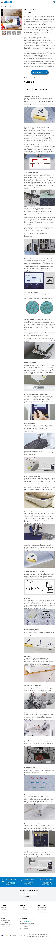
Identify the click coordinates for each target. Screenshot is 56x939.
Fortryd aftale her (5, 922)
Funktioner (28, 89)
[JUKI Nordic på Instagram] (24, 935)
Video (35, 89)
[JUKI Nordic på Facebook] (19, 935)
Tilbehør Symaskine (24, 911)
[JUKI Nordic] (8, 2)
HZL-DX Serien (8, 6)
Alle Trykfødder (23, 909)
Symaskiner (3, 907)
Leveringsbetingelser (5, 924)
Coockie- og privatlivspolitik (42, 936)
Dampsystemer (4, 915)
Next (22, 33)
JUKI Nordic (37, 934)
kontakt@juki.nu (28, 921)
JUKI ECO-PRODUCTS (5, 926)
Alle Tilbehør (22, 907)
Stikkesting (3, 913)
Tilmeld (28, 896)
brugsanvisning (29, 91)
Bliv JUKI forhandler (42, 911)
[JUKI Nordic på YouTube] (21, 935)
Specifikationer (43, 89)
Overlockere (3, 909)
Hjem (2, 6)
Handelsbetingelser (5, 920)
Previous (1, 33)
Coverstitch (3, 911)
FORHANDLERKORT (42, 909)
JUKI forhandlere (42, 907)
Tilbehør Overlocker (24, 913)
